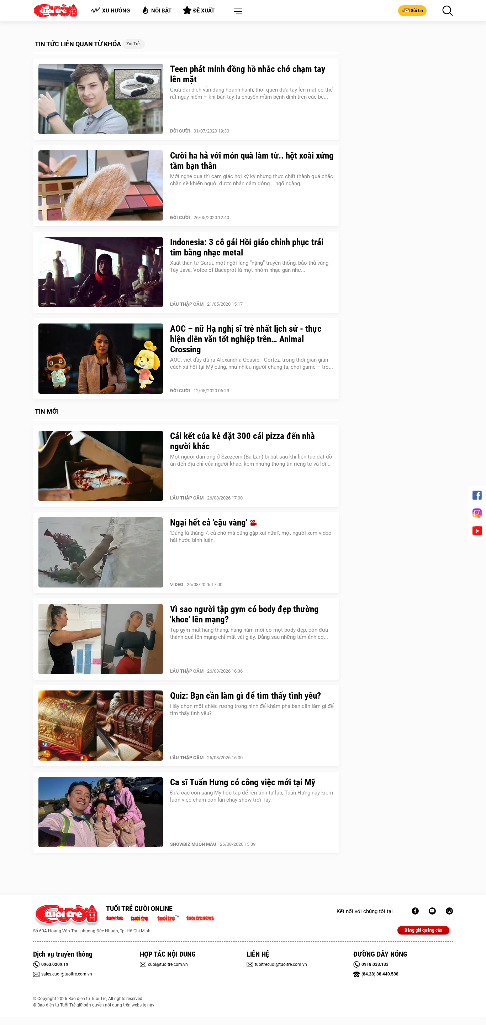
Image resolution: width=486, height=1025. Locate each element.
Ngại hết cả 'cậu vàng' (209, 522)
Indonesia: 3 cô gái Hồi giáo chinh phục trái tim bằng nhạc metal (246, 247)
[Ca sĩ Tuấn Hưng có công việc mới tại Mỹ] (100, 812)
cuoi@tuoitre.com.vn (168, 964)
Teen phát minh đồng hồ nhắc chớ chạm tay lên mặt (247, 74)
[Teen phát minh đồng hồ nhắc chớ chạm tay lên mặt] (100, 99)
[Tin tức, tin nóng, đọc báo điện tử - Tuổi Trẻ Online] (116, 917)
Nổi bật (161, 10)
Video (176, 584)
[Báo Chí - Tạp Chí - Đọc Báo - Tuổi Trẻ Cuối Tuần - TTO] (142, 917)
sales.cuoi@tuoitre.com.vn (66, 974)
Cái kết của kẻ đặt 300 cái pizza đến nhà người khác (242, 441)
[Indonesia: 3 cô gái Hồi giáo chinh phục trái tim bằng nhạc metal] (100, 272)
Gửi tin (417, 10)
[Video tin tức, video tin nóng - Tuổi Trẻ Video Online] (171, 917)
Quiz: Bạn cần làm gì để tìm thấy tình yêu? (245, 695)
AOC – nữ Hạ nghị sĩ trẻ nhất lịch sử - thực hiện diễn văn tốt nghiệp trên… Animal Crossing (246, 338)
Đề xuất (204, 10)
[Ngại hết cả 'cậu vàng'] (100, 552)
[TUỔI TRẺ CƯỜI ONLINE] (66, 916)
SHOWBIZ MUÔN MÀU (193, 844)
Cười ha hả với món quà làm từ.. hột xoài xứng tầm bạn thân (252, 160)
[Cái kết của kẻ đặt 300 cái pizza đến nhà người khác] (100, 466)
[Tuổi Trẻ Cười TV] (432, 911)
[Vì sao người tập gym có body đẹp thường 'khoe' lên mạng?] (100, 639)
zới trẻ (132, 43)
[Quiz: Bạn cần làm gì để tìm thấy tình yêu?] (100, 725)
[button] (236, 11)
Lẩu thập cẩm (187, 304)
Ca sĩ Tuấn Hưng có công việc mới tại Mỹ (242, 782)
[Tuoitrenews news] (200, 917)
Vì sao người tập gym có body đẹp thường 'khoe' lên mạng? (244, 614)
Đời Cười (180, 131)
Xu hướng (116, 10)
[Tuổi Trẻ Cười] (449, 911)
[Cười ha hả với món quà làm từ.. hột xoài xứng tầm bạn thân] (100, 185)
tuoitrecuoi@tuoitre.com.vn (281, 964)
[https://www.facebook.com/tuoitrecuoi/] (415, 911)
